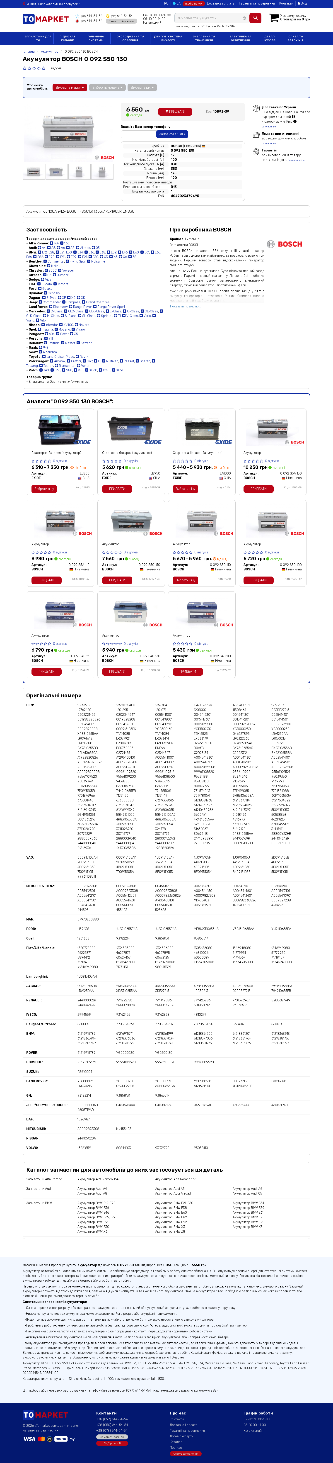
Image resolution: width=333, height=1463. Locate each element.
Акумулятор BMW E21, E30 (174, 1203)
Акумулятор (252, 453)
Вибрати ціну (44, 489)
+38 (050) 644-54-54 (112, 1425)
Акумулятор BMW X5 (248, 1227)
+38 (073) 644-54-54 (112, 1431)
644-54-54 (91, 16)
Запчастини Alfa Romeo (44, 1179)
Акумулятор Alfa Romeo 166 (175, 1179)
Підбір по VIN (194, 3)
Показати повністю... (185, 306)
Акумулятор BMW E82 (171, 1217)
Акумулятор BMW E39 (248, 1208)
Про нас (176, 1448)
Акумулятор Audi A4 (92, 1189)
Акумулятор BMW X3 (170, 1227)
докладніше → (270, 126)
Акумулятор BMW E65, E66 (96, 1217)
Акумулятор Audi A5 (170, 1189)
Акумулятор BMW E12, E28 (96, 1203)
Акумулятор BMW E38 (171, 1208)
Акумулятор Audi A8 (92, 1193)
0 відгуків (55, 68)
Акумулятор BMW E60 (171, 1213)
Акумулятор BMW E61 (248, 1213)
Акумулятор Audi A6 (247, 1189)
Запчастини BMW (39, 1203)
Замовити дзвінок (112, 1437)
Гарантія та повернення (257, 3)
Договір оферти (181, 1436)
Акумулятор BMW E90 (249, 1217)
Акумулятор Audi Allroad (173, 1193)
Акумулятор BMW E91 (93, 1222)
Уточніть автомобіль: (37, 86)
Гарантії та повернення (187, 1431)
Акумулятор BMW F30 (93, 1227)
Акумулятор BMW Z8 (170, 1232)
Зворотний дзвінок (121, 21)
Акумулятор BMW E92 (171, 1222)
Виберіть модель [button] (106, 87)
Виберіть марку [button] (69, 87)
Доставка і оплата (220, 3)
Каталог (176, 1442)
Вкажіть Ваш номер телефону (145, 127)
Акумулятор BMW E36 (93, 1208)
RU (166, 3)
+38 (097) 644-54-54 (112, 1419)
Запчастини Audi (38, 1189)
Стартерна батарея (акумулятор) (56, 453)
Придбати (176, 112)
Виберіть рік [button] (141, 87)
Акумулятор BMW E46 (93, 1213)
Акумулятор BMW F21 (248, 1222)
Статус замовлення (185, 1453)
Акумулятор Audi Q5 (247, 1193)
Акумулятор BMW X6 (92, 1232)
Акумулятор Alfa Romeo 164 (97, 1179)
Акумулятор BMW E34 (248, 1203)
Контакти (286, 3)
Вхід (303, 3)
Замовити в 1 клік (172, 134)
